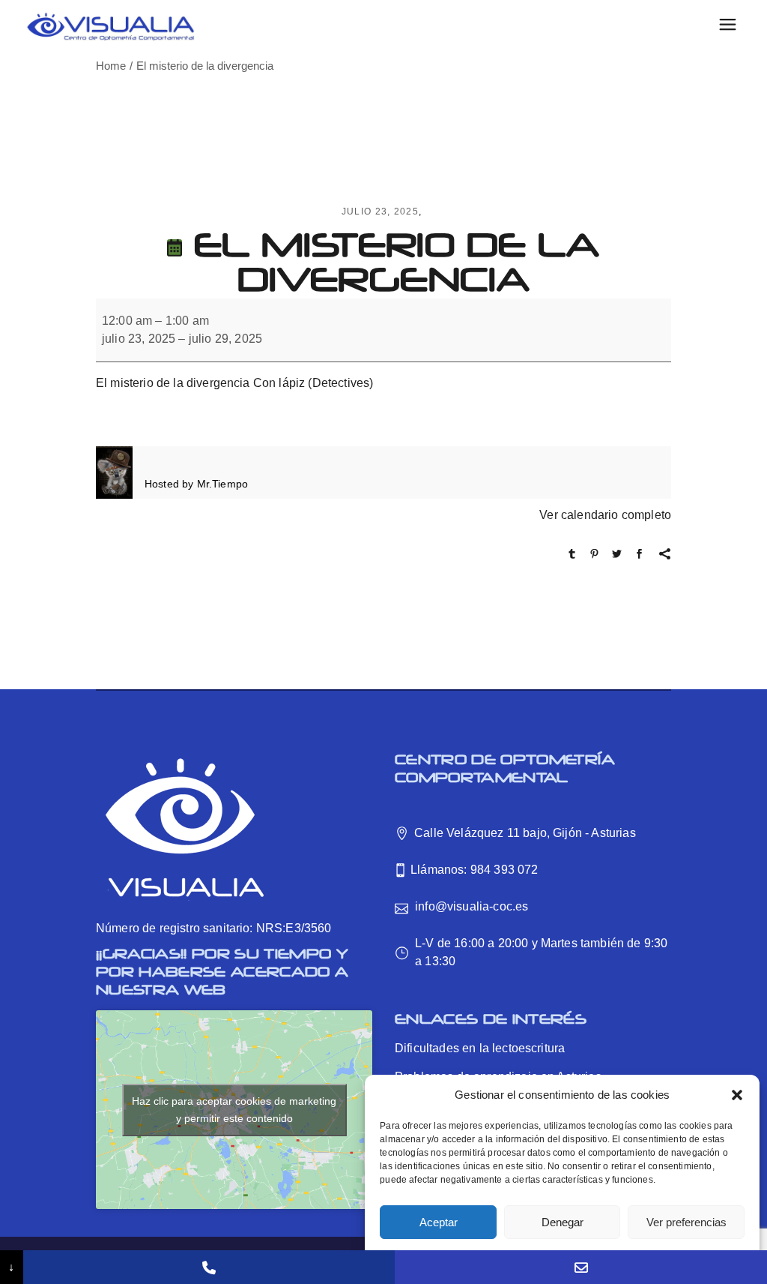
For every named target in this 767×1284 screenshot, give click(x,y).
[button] (737, 1095)
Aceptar (438, 1222)
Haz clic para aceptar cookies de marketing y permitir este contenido (234, 1109)
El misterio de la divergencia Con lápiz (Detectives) (234, 382)
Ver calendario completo (605, 514)
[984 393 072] (209, 1267)
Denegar (562, 1222)
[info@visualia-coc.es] (581, 1267)
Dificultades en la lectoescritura (480, 1048)
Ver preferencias (686, 1222)
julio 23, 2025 (380, 211)
